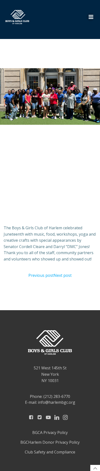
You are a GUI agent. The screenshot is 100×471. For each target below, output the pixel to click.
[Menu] (90, 17)
